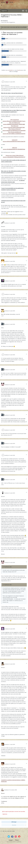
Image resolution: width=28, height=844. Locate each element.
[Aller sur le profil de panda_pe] (2, 323)
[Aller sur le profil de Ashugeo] (2, 628)
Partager (14, 821)
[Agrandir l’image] (14, 120)
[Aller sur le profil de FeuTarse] (2, 81)
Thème (17, 840)
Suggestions (12, 22)
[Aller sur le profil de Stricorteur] (2, 261)
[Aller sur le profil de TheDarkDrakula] (2, 492)
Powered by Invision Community (14, 841)
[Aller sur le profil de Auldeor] (2, 744)
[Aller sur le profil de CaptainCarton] (2, 280)
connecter (10, 70)
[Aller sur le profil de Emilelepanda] (2, 384)
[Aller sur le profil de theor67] (2, 310)
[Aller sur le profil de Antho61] (2, 789)
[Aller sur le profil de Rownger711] (2, 763)
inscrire (19, 70)
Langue (11, 840)
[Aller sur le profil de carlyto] (2, 663)
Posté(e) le (9, 81)
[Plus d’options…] (26, 81)
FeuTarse (5, 20)
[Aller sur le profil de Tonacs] (2, 222)
